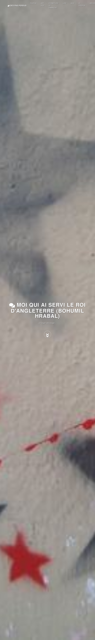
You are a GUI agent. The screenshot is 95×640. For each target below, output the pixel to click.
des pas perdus (18, 5)
